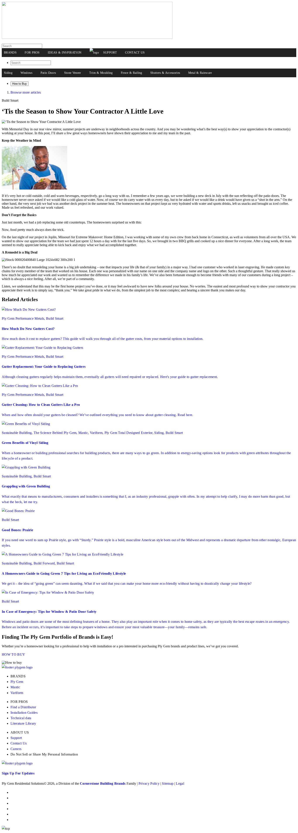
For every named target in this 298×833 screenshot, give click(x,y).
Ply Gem (16, 682)
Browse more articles (25, 92)
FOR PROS (32, 52)
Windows (26, 72)
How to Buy (19, 83)
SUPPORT (110, 52)
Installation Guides (24, 712)
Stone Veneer (72, 72)
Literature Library (23, 723)
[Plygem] (94, 52)
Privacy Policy (149, 783)
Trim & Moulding (101, 72)
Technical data (20, 718)
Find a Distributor (23, 707)
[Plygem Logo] (17, 667)
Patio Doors (48, 72)
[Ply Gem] (87, 37)
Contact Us (18, 743)
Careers (15, 749)
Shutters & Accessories (165, 72)
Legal (180, 783)
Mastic (15, 687)
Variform (16, 693)
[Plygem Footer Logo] (17, 763)
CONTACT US (135, 52)
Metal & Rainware (200, 72)
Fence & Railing (131, 72)
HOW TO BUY (13, 654)
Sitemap (167, 783)
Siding (8, 72)
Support (16, 738)
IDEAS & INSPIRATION (64, 52)
